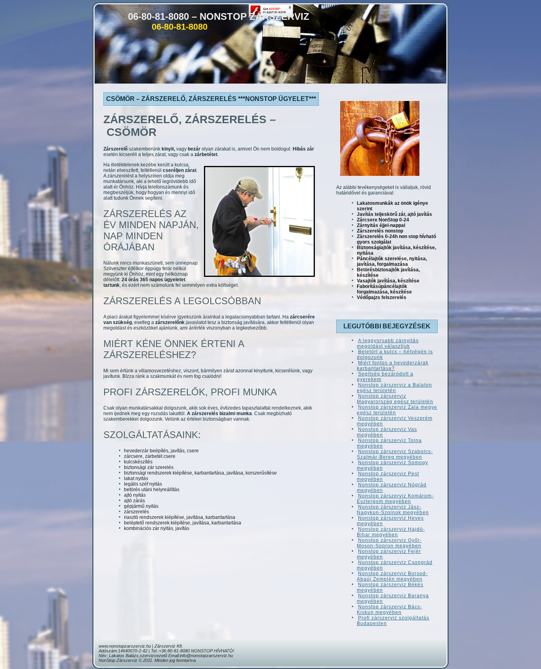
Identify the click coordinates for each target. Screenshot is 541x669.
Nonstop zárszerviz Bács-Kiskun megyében (389, 609)
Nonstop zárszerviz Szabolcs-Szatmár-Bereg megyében (395, 454)
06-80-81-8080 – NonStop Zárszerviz (218, 16)
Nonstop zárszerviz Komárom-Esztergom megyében (395, 498)
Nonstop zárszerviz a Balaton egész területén (394, 387)
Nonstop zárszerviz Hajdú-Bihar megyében (391, 531)
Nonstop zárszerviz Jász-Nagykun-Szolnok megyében (393, 509)
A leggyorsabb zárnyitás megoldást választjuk (388, 343)
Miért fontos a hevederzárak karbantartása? (393, 365)
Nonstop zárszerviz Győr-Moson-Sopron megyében (389, 543)
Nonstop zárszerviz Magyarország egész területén (395, 398)
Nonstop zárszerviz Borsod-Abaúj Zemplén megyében (392, 576)
